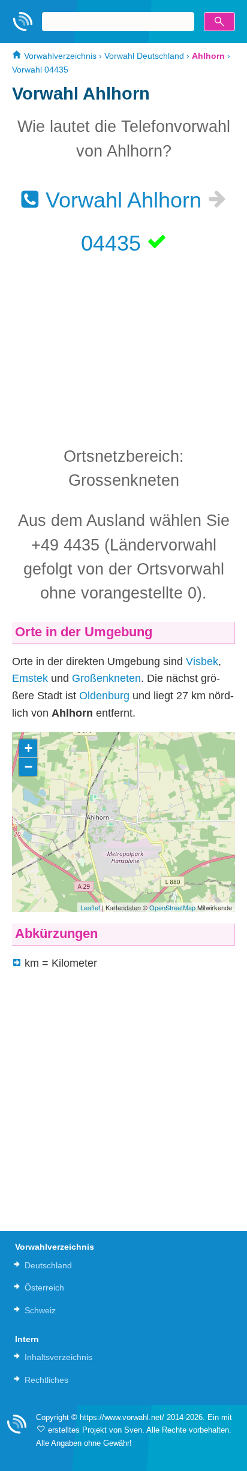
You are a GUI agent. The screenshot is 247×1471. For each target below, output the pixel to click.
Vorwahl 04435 (40, 69)
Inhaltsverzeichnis (58, 1357)
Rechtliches (46, 1380)
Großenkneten (106, 678)
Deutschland (48, 1265)
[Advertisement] (123, 350)
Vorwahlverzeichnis (59, 56)
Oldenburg (104, 696)
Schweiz (40, 1310)
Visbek (202, 661)
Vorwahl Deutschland (144, 56)
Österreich (44, 1287)
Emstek (30, 678)
